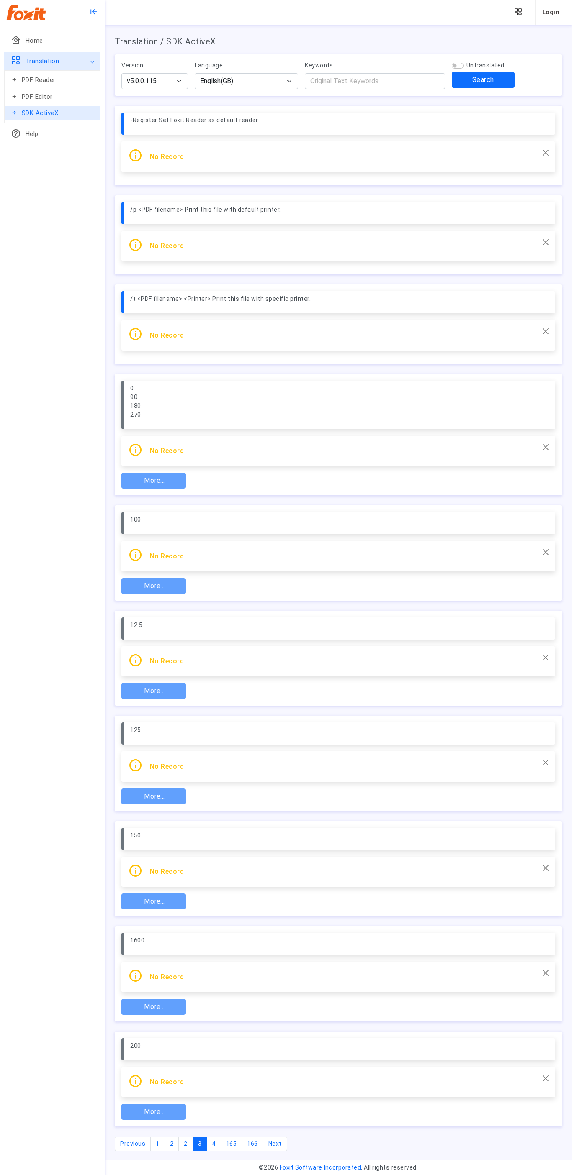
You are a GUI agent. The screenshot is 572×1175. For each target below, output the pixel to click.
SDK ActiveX (40, 113)
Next (275, 1143)
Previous (132, 1143)
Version (132, 65)
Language (209, 65)
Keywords (319, 65)
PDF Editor (37, 96)
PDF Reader (39, 80)
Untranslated (485, 65)
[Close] (545, 152)
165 (231, 1143)
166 (252, 1143)
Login (551, 12)
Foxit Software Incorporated (320, 1167)
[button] (518, 12)
